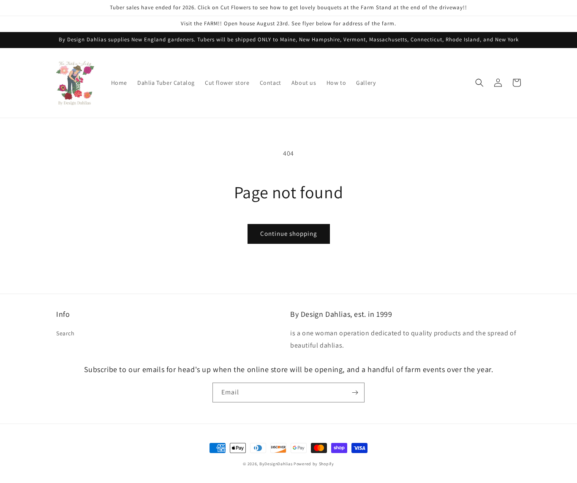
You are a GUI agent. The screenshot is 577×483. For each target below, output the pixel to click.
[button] (479, 82)
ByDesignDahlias (276, 464)
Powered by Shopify (314, 464)
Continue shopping (288, 233)
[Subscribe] (355, 392)
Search (65, 333)
